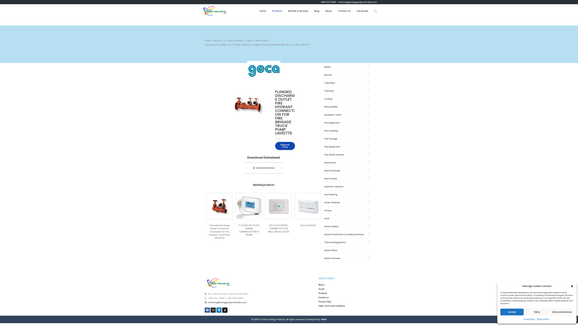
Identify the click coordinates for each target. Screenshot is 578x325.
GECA (250, 40)
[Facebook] (207, 310)
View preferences (562, 312)
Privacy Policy (543, 319)
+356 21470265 (328, 2)
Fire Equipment (236, 40)
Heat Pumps (330, 178)
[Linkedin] (219, 310)
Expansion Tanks (332, 114)
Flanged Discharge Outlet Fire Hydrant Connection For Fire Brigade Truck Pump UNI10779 (285, 112)
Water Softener (332, 258)
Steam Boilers (331, 226)
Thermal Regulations (335, 242)
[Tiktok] (224, 310)
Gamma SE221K (308, 225)
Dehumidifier (331, 106)
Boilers (327, 66)
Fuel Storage (330, 138)
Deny (537, 312)
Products (219, 40)
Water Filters (330, 250)
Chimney (329, 90)
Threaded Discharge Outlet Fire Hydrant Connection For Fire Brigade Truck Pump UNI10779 (219, 231)
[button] (571, 286)
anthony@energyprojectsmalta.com (357, 2)
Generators (330, 162)
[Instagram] (213, 310)
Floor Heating (331, 130)
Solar (326, 218)
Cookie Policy (529, 319)
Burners (328, 74)
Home (208, 40)
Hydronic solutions (333, 186)
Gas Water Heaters (334, 154)
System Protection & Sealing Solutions (344, 234)
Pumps (327, 210)
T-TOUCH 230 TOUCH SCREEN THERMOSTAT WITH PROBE (249, 230)
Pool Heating (330, 194)
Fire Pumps (262, 40)
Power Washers (332, 202)
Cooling (328, 98)
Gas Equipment (332, 146)
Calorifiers (329, 82)
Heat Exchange (332, 170)
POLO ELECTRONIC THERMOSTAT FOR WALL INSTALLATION (278, 228)
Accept (512, 312)
